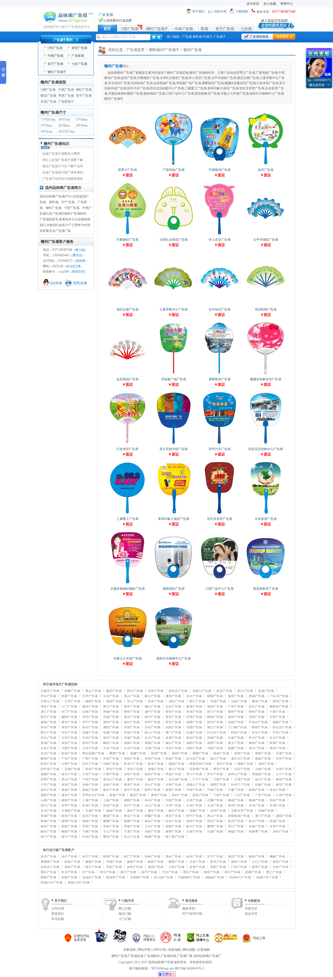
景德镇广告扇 (261, 774)
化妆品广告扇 (50, 867)
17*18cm (81, 119)
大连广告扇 (90, 748)
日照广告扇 (277, 717)
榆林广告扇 (69, 831)
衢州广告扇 (138, 795)
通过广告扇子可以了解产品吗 (62, 166)
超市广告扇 (135, 867)
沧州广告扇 (155, 691)
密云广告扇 (245, 691)
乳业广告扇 (69, 872)
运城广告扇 (215, 831)
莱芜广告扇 (173, 717)
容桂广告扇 (179, 795)
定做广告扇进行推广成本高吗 (62, 172)
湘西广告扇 (90, 821)
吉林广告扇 (263, 769)
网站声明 (144, 949)
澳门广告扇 (173, 733)
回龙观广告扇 (198, 769)
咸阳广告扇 (283, 816)
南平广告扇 (152, 790)
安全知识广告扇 (219, 309)
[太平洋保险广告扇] (265, 234)
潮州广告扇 (114, 701)
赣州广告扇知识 (56, 144)
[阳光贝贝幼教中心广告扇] (265, 444)
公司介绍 (58, 908)
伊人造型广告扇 (219, 239)
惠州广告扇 (280, 701)
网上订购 (125, 908)
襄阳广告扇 (69, 717)
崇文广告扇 (236, 743)
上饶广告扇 (111, 800)
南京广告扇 (111, 790)
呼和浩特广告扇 (200, 764)
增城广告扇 (236, 831)
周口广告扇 (215, 727)
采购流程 (129, 949)
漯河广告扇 (69, 727)
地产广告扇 (69, 856)
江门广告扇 (69, 706)
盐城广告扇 (277, 821)
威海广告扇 (48, 722)
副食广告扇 (72, 862)
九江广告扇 (283, 774)
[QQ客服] (53, 287)
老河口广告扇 (112, 779)
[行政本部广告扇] (127, 444)
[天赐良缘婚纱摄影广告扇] (127, 583)
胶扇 (204, 29)
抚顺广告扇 (200, 753)
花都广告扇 (72, 769)
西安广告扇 (131, 816)
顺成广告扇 (236, 800)
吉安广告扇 (242, 769)
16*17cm (64, 119)
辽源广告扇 (242, 779)
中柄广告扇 (184, 29)
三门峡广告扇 (237, 727)
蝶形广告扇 (48, 95)
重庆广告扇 (111, 837)
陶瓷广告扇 (176, 862)
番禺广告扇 (117, 753)
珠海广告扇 (194, 706)
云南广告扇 (194, 831)
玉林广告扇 (90, 831)
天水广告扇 (48, 811)
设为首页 (253, 3)
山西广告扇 (48, 800)
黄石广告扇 (48, 717)
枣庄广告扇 (173, 722)
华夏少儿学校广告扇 (127, 658)
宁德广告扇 (215, 790)
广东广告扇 (69, 759)
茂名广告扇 (48, 706)
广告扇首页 (135, 50)
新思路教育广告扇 (265, 588)
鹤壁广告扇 (259, 727)
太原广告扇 (215, 805)
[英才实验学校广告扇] (173, 444)
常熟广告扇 (69, 743)
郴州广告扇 (111, 743)
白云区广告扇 (216, 733)
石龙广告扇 (194, 800)
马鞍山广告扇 (195, 785)
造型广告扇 (79, 48)
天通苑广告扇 (70, 811)
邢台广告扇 (135, 691)
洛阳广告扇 (236, 722)
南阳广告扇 (280, 722)
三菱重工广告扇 (127, 519)
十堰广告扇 (277, 712)
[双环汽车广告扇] (219, 444)
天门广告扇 (69, 712)
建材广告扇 (155, 862)
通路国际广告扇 (173, 588)
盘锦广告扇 (256, 790)
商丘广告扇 (48, 733)
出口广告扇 (259, 862)
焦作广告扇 (48, 727)
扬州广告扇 (48, 826)
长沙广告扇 (256, 738)
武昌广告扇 (90, 816)
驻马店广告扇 (282, 727)
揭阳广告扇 (93, 701)
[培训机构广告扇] (265, 304)
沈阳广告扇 (173, 800)
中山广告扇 (135, 701)
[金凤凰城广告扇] (127, 374)
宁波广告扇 (194, 790)
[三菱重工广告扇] (127, 513)
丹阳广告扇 (194, 748)
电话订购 (125, 914)
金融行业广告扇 (267, 877)
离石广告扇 (135, 779)
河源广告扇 (218, 701)
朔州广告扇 (277, 800)
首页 (107, 29)
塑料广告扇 (119, 956)
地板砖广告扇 (214, 877)
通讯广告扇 (155, 867)
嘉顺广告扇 (48, 774)
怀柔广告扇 (69, 696)
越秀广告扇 (173, 831)
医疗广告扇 (90, 856)
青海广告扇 (117, 795)
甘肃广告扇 (283, 753)
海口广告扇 (218, 759)
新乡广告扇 (90, 727)
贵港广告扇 (111, 759)
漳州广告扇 (280, 831)
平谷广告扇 (48, 696)
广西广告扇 (90, 759)
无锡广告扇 (266, 811)
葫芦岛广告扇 (50, 769)
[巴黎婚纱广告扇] (127, 234)
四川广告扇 (48, 805)
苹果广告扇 (66, 95)
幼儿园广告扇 (163, 877)
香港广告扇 (48, 821)
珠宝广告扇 (93, 867)
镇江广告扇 (69, 837)
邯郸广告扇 (72, 691)
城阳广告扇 (194, 743)
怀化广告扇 (93, 769)
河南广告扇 (111, 764)
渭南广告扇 (197, 811)
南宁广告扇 (131, 790)
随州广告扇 (131, 712)
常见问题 (58, 919)
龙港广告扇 (69, 785)
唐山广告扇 (93, 691)
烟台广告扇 (131, 722)
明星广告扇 (211, 872)
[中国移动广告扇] (219, 164)
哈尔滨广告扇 (195, 759)
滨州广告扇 (256, 717)
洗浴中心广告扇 (240, 877)
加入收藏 (270, 3)
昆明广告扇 (48, 779)
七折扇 (246, 29)
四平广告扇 (69, 805)
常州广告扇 (90, 743)
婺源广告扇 (111, 816)
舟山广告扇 (131, 837)
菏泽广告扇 (194, 717)
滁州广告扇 (256, 743)
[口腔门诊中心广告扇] (219, 583)
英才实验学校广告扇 (173, 449)
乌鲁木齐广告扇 (242, 811)
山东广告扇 (283, 795)
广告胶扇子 (66, 101)
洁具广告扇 (197, 862)
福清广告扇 (158, 753)
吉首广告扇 (283, 769)
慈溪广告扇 (277, 743)
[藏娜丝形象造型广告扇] (265, 374)
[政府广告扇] (265, 164)
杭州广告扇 (48, 764)
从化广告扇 (48, 748)
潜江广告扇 (48, 712)
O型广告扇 (129, 29)
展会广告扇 (48, 872)
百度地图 (203, 949)
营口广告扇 (236, 826)
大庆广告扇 (131, 748)
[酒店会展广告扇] (127, 304)
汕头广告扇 (173, 706)
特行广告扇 (232, 872)
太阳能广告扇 (139, 877)
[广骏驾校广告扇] (173, 164)
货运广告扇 (107, 872)
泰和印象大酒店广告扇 (173, 519)
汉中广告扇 (283, 759)
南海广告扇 (90, 790)
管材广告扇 (218, 867)
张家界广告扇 (258, 831)
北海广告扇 (131, 738)
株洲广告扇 (152, 837)
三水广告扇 (242, 795)
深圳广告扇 (215, 706)
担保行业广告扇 (51, 883)
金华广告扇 (131, 774)
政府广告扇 (265, 170)
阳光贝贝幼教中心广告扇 (265, 449)
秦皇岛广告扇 (178, 691)
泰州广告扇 (236, 805)
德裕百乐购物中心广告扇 (173, 658)
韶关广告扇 (131, 706)
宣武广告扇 (215, 821)
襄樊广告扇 (111, 821)
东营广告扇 (152, 722)
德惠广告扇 (236, 748)
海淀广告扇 (236, 696)
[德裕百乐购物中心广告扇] (173, 653)
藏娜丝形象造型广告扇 (265, 379)
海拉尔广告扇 (240, 759)
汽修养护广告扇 (189, 877)
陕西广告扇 (69, 800)
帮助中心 (286, 3)
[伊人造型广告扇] (219, 234)
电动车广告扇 (115, 877)
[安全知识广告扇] (219, 304)
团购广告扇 (48, 877)
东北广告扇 (256, 748)
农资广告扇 (197, 867)
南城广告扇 (69, 790)
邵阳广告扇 (131, 800)
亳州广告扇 (194, 738)
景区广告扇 (190, 872)
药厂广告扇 (131, 856)
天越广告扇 (93, 811)
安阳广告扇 (194, 727)
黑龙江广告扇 (133, 764)
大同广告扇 (152, 748)
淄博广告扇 (194, 722)
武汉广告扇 (256, 706)
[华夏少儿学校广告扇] (127, 653)
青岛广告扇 (131, 717)
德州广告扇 (236, 717)
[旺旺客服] (76, 287)
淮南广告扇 (155, 769)
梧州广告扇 (69, 816)
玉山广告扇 (111, 831)
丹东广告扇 (173, 748)
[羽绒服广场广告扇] (173, 374)
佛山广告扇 (152, 706)
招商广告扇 (69, 877)
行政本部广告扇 (127, 449)
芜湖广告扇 (48, 816)
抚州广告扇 (221, 753)
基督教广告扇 (50, 862)
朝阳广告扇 (215, 696)
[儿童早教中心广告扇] (173, 304)
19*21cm (46, 131)
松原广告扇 (90, 805)
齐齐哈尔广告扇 (93, 795)
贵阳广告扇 (131, 759)
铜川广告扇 (176, 811)
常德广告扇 (48, 743)
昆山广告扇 (69, 779)
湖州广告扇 (266, 764)
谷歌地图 (174, 949)
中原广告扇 (90, 837)
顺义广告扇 (152, 696)
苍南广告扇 (215, 738)
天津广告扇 (277, 805)
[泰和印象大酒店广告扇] (173, 513)
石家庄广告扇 (50, 691)
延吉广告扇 (256, 821)
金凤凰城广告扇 (127, 379)
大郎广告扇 (69, 748)
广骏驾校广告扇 (173, 170)
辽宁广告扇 (200, 779)
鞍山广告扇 (152, 733)
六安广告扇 (48, 785)
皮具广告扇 (48, 856)
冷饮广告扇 (280, 867)
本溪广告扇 (173, 738)
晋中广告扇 (215, 774)
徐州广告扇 (194, 821)
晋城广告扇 (173, 774)
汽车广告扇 (170, 872)
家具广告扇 (218, 862)
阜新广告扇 (242, 753)
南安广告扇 (283, 785)
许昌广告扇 (152, 727)
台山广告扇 (152, 805)
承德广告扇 (152, 743)
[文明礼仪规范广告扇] (173, 234)
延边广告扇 (236, 821)
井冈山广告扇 (237, 774)
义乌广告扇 (152, 826)
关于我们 (198, 11)
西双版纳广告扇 (239, 816)
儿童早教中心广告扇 (173, 309)
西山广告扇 (215, 816)
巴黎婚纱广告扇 (127, 239)
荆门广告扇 (215, 712)
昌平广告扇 (90, 696)
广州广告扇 (236, 706)
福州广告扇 (179, 753)
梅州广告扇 (259, 701)
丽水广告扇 (155, 779)
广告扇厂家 (185, 956)
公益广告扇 (176, 867)
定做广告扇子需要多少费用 (61, 153)
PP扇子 (208, 37)
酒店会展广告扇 (127, 309)
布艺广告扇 (149, 872)
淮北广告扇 (135, 769)
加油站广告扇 (91, 877)
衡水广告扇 (155, 764)
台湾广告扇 (173, 805)
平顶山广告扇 (258, 722)
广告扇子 (219, 37)
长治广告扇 (277, 738)
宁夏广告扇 (236, 790)
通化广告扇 (135, 811)
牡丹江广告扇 (240, 785)
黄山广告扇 (176, 769)
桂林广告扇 (173, 759)
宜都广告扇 (131, 826)
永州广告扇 (277, 826)
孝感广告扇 (194, 712)
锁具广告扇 (259, 867)
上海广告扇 (90, 800)
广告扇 (187, 37)
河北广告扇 (90, 764)
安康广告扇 (111, 733)
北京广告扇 (152, 738)
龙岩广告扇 (111, 785)
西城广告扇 (256, 696)
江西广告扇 (111, 774)
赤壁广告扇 (215, 743)
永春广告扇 (256, 826)
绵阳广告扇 (218, 785)
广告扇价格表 (259, 36)
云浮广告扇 (72, 701)
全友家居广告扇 (266, 519)
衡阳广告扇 (176, 764)
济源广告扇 (131, 727)
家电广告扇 (135, 862)
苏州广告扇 (111, 805)
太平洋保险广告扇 (265, 239)
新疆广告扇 (131, 821)
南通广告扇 (173, 790)
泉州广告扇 (158, 795)
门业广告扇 (239, 867)
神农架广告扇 (279, 706)
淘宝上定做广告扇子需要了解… (64, 160)
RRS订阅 (160, 949)
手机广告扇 (114, 867)
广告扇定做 (135, 956)
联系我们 (58, 914)
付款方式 (220, 11)
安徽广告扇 (90, 733)
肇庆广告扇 (90, 706)
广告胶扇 (78, 56)
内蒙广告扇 (263, 785)
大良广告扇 (111, 748)
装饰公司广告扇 (78, 883)
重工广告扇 (274, 872)
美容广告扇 (280, 862)
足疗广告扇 (215, 856)
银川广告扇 (194, 826)
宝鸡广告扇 (90, 738)
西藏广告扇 (152, 816)
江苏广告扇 (90, 774)
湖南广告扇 (245, 764)
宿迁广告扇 (131, 805)
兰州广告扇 (90, 779)
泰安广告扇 (69, 722)
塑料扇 (197, 37)
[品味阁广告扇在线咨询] (319, 87)
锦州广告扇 (152, 774)
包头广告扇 (259, 733)
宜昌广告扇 (90, 717)
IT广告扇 (88, 872)
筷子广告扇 (225, 29)
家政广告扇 (239, 862)
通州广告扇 (173, 696)
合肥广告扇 (69, 764)
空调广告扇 (114, 862)
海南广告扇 (263, 759)
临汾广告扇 (263, 779)
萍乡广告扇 (277, 790)
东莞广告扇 (155, 701)
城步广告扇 (173, 743)
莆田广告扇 (48, 795)
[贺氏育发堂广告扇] (219, 513)
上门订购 (125, 919)
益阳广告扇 (173, 826)
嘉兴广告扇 (69, 774)
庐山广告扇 (152, 785)
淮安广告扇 (114, 769)
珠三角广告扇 (174, 837)
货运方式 (251, 914)
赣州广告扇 (48, 759)
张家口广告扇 (202, 691)
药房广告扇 (111, 856)
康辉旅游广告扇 (219, 379)
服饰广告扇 (93, 862)
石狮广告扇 (215, 800)
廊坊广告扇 (114, 691)
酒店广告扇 (236, 856)
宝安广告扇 (280, 733)
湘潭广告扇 (69, 821)
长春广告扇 (236, 738)
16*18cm (64, 125)
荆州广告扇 (256, 712)
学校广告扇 (152, 856)
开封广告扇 (69, 733)
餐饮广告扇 (256, 856)
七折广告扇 (79, 64)
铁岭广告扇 (114, 811)
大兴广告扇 (111, 696)
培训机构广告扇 (266, 309)
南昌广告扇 (48, 790)
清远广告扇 (176, 701)
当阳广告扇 (215, 748)
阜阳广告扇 (263, 753)
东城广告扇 (266, 691)
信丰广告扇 (173, 821)
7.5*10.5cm (48, 119)
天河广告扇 (256, 805)
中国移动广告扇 (219, 170)
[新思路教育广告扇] (265, 583)
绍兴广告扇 (152, 800)
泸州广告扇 (173, 785)
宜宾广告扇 (90, 826)
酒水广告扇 (173, 856)
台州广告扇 (194, 805)
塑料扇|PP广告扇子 (164, 50)
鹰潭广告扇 (215, 826)
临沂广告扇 (152, 717)
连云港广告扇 (178, 779)
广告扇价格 (168, 956)
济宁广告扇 (90, 722)
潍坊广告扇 (111, 722)
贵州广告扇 (152, 759)
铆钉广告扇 (84, 89)
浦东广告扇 (69, 795)
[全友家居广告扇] (265, 513)
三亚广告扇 (263, 795)
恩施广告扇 (111, 712)
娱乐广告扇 (194, 856)
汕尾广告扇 (239, 701)
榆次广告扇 (48, 831)
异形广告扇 (48, 101)
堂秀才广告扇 (127, 170)
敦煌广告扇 (277, 748)
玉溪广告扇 (131, 831)
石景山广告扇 (50, 701)
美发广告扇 (72, 867)
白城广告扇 (194, 733)
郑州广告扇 (215, 722)
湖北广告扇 (224, 764)
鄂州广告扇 (236, 712)
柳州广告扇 (283, 779)
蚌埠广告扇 (239, 733)
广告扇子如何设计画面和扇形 (62, 179)
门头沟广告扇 (279, 696)
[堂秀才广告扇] (127, 164)
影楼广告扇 (253, 872)
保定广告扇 (111, 738)
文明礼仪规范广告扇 (173, 239)
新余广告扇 (152, 821)
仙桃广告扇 (90, 712)
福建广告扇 (138, 753)
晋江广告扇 (194, 774)
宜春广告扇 (111, 826)
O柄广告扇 (48, 89)
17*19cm (46, 125)
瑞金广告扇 (200, 795)
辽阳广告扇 (221, 779)
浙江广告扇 (48, 837)
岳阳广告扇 (152, 831)
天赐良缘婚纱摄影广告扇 (127, 588)
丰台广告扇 (194, 696)
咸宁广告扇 (152, 712)
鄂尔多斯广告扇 (93, 753)
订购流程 (242, 11)
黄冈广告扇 (173, 712)
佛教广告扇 (277, 856)
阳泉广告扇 (69, 826)
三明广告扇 (221, 795)
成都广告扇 (131, 743)
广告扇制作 (152, 956)
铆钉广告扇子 (157, 29)
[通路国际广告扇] (173, 583)
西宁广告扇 (194, 816)
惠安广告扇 (221, 769)
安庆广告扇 (131, 733)
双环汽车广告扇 (219, 449)
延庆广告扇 (224, 691)
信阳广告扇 (173, 727)
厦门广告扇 (263, 816)
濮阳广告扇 (111, 727)
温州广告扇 (218, 811)
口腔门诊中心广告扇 (220, 588)
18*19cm (81, 125)
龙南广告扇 (90, 785)
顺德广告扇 (256, 800)
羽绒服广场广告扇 (173, 379)
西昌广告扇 (173, 816)
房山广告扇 (131, 696)
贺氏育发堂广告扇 (219, 519)
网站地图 (189, 949)
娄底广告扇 (131, 785)
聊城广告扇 (215, 717)
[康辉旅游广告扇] (219, 374)
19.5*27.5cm (66, 131)
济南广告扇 (111, 717)
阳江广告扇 (197, 701)
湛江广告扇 (111, 706)
